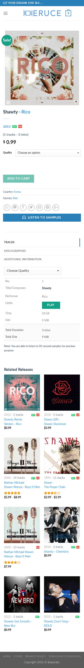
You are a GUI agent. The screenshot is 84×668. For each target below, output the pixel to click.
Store (18, 656)
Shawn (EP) (51, 419)
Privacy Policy (35, 656)
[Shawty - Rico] (42, 67)
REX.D (48, 625)
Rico (25, 112)
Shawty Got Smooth (17, 621)
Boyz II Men (32, 487)
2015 (47, 616)
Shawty (48, 551)
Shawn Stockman (55, 424)
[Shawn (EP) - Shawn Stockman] (62, 393)
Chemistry (62, 551)
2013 (6, 126)
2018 (47, 415)
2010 (47, 547)
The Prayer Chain (54, 487)
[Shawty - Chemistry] (62, 525)
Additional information (23, 259)
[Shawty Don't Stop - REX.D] (62, 594)
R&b (15, 198)
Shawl (48, 482)
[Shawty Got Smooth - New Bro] (22, 594)
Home (7, 656)
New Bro (9, 625)
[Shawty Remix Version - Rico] (22, 393)
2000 (7, 478)
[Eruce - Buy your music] (42, 13)
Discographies (15, 251)
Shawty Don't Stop (56, 621)
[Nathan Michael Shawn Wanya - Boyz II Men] (22, 456)
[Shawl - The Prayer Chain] (62, 456)
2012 (7, 616)
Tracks (9, 242)
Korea (17, 192)
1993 (47, 478)
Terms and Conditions (65, 656)
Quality (7, 152)
